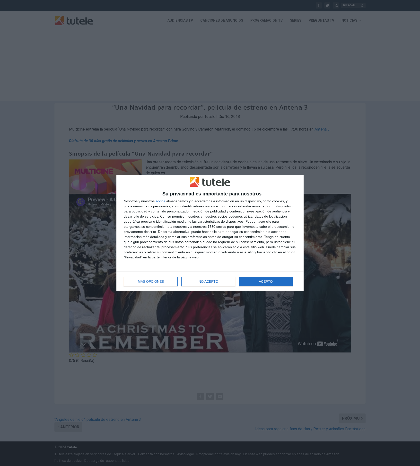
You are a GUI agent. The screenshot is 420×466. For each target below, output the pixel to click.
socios (160, 201)
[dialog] (210, 233)
